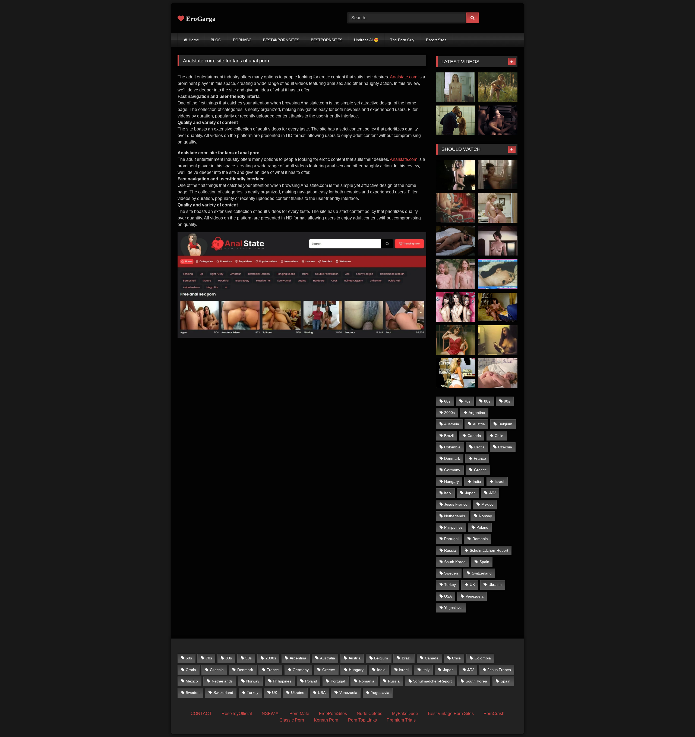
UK (472, 584)
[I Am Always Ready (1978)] (497, 208)
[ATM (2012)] (455, 307)
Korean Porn (326, 720)
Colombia (452, 447)
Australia (451, 424)
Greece (480, 470)
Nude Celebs (369, 713)
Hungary (451, 481)
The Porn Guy (402, 40)
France (480, 458)
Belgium (505, 424)
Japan (470, 493)
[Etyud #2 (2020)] (455, 87)
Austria (479, 424)
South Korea (455, 562)
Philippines (453, 527)
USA (448, 596)
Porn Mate (299, 713)
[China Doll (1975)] (497, 340)
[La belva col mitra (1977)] (455, 241)
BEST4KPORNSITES (281, 40)
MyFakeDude (405, 713)
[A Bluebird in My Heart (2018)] (455, 120)
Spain (484, 562)
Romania (480, 539)
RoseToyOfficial (237, 713)
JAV (492, 493)
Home (194, 40)
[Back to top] (678, 721)
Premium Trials (401, 720)
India (477, 481)
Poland (482, 527)
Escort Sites (436, 40)
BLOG (216, 40)
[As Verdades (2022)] (455, 340)
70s (467, 401)
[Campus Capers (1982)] (455, 208)
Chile (499, 435)
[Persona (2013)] (497, 120)
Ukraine (495, 584)
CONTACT (201, 713)
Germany (452, 470)
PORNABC (242, 40)
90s (507, 401)
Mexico (487, 504)
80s (487, 401)
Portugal (451, 539)
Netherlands (454, 516)
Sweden (451, 573)
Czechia (505, 447)
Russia (450, 550)
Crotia (479, 447)
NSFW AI (271, 713)
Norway (485, 516)
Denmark (452, 458)
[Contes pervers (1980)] (455, 175)
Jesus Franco (455, 504)
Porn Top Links (362, 720)
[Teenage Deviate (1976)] (497, 274)
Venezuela (475, 596)
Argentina (477, 412)
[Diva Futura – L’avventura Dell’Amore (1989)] (455, 373)
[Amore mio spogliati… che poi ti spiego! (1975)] (497, 175)
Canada (474, 435)
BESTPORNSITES (326, 40)
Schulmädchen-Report (489, 550)
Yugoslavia (453, 607)
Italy (447, 493)
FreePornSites (333, 713)
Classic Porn (291, 720)
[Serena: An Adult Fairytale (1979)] (497, 241)
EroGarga (200, 18)
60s (447, 401)
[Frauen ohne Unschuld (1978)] (497, 373)
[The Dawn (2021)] (497, 87)
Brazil (449, 435)
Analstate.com (403, 77)
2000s (449, 412)
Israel (499, 481)
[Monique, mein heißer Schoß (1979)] (497, 307)
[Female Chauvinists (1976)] (455, 274)
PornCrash (494, 713)
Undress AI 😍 (366, 40)
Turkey (450, 584)
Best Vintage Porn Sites (451, 713)
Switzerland (482, 573)
